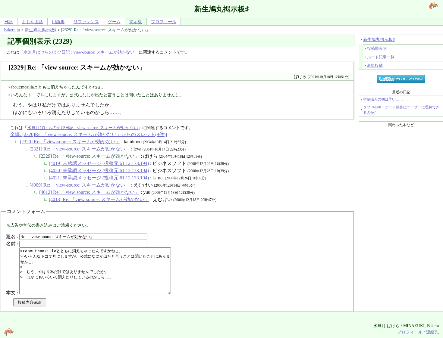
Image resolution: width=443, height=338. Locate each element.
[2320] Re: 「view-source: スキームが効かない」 (70, 141)
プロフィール (163, 21)
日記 (8, 21)
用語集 (58, 21)
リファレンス (86, 21)
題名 (11, 236)
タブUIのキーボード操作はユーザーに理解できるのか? (401, 110)
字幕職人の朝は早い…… (383, 99)
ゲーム (114, 21)
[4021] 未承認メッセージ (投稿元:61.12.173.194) (99, 177)
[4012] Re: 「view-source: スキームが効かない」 (89, 192)
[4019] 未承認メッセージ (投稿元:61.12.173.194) (99, 163)
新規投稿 (375, 65)
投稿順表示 (377, 48)
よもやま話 (32, 21)
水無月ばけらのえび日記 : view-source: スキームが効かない (79, 52)
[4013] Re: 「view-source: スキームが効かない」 (99, 199)
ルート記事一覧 (380, 57)
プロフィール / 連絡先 (418, 332)
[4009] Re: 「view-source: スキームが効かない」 (80, 185)
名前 (11, 243)
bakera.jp (12, 29)
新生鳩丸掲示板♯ (40, 29)
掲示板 (135, 21)
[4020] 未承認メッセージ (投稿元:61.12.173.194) (99, 170)
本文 (11, 292)
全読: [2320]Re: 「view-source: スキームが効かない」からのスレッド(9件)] (88, 134)
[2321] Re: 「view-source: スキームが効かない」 (80, 148)
